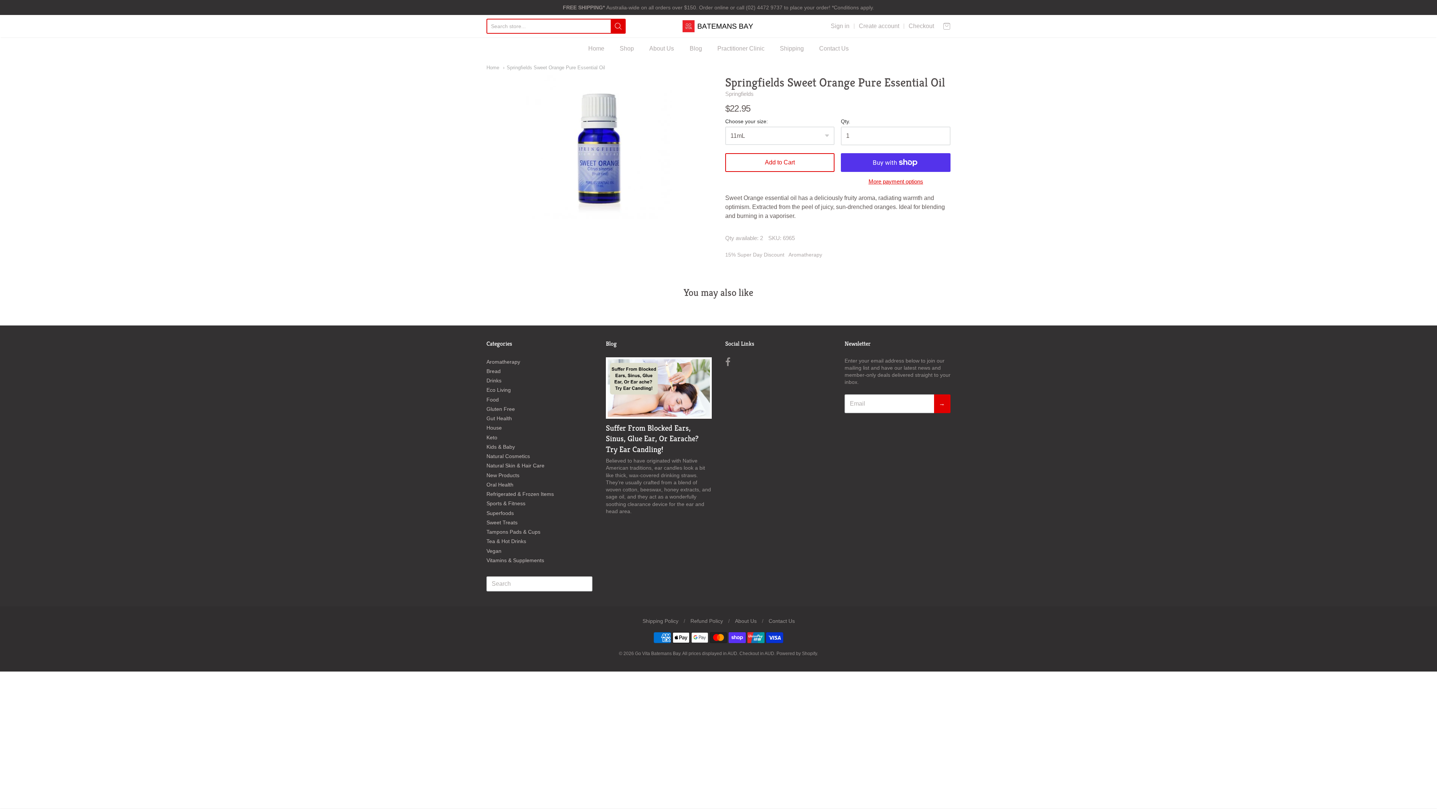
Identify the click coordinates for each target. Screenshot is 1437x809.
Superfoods (500, 513)
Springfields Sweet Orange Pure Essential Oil (556, 67)
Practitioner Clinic (741, 48)
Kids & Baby (500, 447)
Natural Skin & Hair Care (515, 466)
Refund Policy (706, 621)
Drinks (493, 381)
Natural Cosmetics (508, 456)
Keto (491, 437)
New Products (502, 475)
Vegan (493, 551)
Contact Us (834, 48)
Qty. (845, 121)
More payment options (896, 181)
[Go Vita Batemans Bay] (718, 26)
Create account (879, 26)
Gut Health (499, 418)
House (494, 428)
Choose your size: (746, 121)
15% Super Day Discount (754, 255)
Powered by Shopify (797, 653)
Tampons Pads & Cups (513, 532)
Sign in (840, 26)
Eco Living (498, 390)
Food (492, 400)
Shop (627, 48)
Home (596, 48)
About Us (661, 48)
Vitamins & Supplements (515, 560)
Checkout (921, 26)
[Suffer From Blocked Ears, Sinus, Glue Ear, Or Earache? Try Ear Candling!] (659, 388)
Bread (493, 371)
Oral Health (499, 485)
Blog (696, 48)
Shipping (792, 48)
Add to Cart (780, 162)
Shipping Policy (660, 621)
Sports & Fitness (505, 503)
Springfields (739, 94)
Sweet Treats (502, 522)
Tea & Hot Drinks (506, 541)
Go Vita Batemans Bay (657, 653)
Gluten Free (500, 409)
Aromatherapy (805, 255)
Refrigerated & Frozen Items (520, 494)
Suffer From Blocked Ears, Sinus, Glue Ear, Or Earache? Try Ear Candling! (652, 439)
